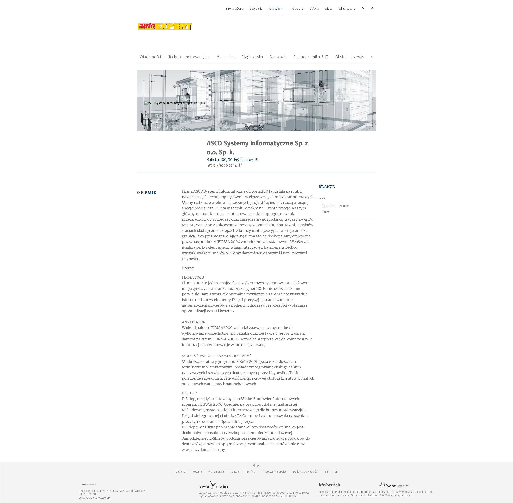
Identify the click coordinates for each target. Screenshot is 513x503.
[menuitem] (234, 8)
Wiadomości (150, 56)
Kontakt (234, 471)
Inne (322, 199)
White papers (347, 8)
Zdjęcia (314, 8)
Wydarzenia (296, 8)
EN (326, 471)
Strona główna (234, 8)
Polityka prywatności (305, 471)
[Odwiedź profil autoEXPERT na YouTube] (258, 466)
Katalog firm (276, 8)
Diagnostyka (252, 56)
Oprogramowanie (335, 206)
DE (336, 471)
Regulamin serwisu (275, 471)
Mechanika (225, 56)
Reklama (197, 471)
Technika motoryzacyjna (189, 56)
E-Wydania (255, 8)
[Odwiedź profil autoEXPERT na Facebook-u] (254, 466)
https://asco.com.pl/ (224, 165)
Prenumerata (216, 471)
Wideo (329, 8)
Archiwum (251, 471)
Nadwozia (278, 56)
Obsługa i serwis (349, 56)
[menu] (256, 8)
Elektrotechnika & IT (310, 56)
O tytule (180, 471)
